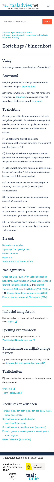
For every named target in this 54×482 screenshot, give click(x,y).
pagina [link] (11, 321)
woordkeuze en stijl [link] (10, 37)
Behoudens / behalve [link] (12, 245)
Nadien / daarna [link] (10, 253)
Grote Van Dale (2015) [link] (13, 276)
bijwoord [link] (28, 32)
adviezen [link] (6, 32)
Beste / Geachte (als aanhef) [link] (16, 439)
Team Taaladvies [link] (11, 393)
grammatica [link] (17, 32)
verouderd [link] (36, 101)
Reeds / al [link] (7, 257)
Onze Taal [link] (7, 388)
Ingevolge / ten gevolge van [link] (15, 249)
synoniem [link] (21, 97)
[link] (27, 5)
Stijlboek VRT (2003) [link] (38, 289)
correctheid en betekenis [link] (37, 35)
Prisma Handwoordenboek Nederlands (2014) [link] (24, 297)
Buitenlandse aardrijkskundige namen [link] (24, 363)
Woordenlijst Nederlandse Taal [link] (17, 340)
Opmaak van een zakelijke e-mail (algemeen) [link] (24, 427)
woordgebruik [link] (18, 35)
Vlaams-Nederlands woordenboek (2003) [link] (27, 293)
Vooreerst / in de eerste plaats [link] (17, 261)
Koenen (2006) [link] (28, 281)
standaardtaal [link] (28, 86)
